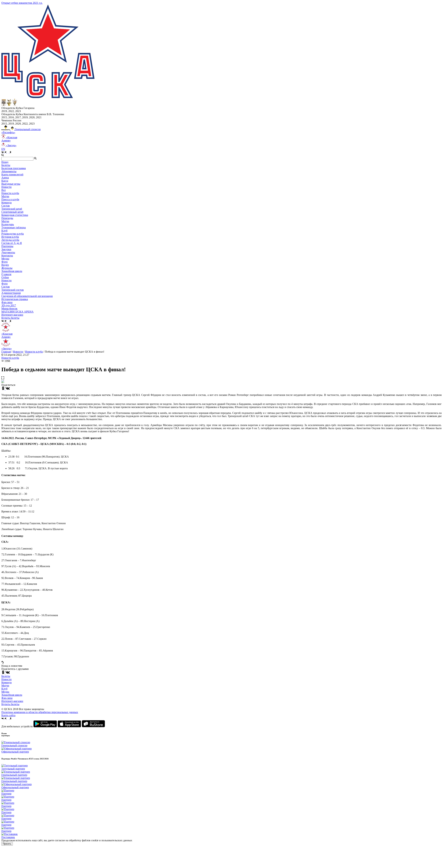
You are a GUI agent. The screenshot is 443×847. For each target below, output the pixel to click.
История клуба (10, 236)
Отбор (5, 277)
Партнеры (7, 246)
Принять (7, 843)
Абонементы (8, 171)
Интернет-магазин (12, 701)
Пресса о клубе (10, 199)
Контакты (7, 255)
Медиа (5, 691)
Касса (4, 180)
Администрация (11, 292)
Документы (8, 252)
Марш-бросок (9, 308)
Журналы (6, 268)
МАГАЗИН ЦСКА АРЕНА (17, 311)
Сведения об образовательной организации (27, 296)
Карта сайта (8, 715)
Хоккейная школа (11, 694)
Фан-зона (6, 698)
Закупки (6, 249)
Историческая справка (14, 299)
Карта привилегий (12, 174)
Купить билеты (10, 704)
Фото (4, 261)
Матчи (5, 196)
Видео (5, 264)
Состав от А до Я (11, 243)
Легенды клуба (10, 239)
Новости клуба (10, 193)
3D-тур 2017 (8, 305)
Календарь (7, 224)
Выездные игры (10, 183)
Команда (6, 682)
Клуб (4, 688)
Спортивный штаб (12, 211)
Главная (6, 351)
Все (3, 190)
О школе (6, 274)
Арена (5, 177)
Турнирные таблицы (13, 227)
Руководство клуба (12, 233)
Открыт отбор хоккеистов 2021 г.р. (22, 2)
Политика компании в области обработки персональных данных (39, 712)
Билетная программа (13, 168)
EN (3, 149)
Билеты (5, 676)
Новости (6, 280)
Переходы (7, 218)
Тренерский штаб (11, 208)
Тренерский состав (12, 289)
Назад (4, 162)
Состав (5, 205)
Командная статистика (14, 215)
